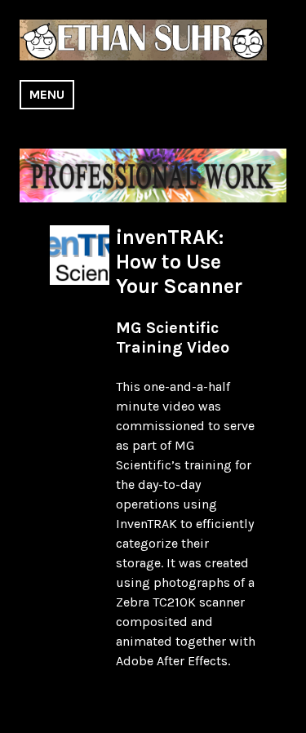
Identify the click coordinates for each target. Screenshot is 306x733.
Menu (46, 94)
